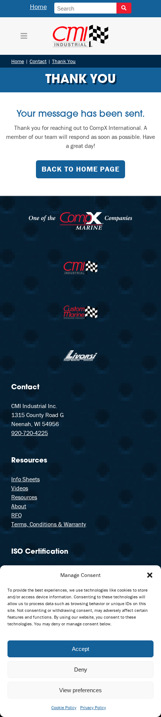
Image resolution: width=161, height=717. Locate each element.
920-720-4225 (29, 433)
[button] (150, 575)
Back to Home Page (80, 168)
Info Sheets (25, 479)
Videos (19, 488)
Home (38, 6)
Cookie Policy (63, 707)
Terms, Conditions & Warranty (48, 524)
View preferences (80, 690)
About (18, 506)
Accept (80, 649)
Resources (24, 497)
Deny (80, 669)
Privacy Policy (93, 707)
